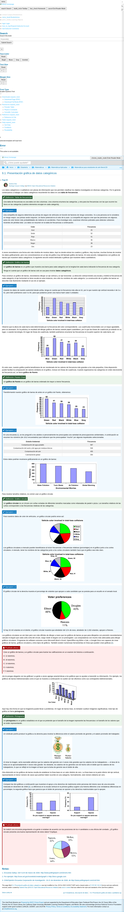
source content (66, 887)
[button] (7, 127)
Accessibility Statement (79, 906)
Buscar (5, 163)
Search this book (6, 36)
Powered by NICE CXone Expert (32, 902)
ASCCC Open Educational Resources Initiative (41, 186)
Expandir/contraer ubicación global (121, 166)
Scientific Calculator (11, 112)
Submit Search (6, 42)
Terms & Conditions (63, 906)
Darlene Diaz (13, 184)
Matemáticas (39, 167)
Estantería (24, 167)
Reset (3, 56)
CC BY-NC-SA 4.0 (95, 885)
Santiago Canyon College (17, 186)
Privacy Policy (51, 906)
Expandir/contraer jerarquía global (4, 167)
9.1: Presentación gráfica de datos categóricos (26, 885)
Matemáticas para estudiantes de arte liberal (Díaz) (92, 167)
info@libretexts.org (10, 909)
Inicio (11, 167)
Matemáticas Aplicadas (59, 167)
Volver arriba (6, 892)
